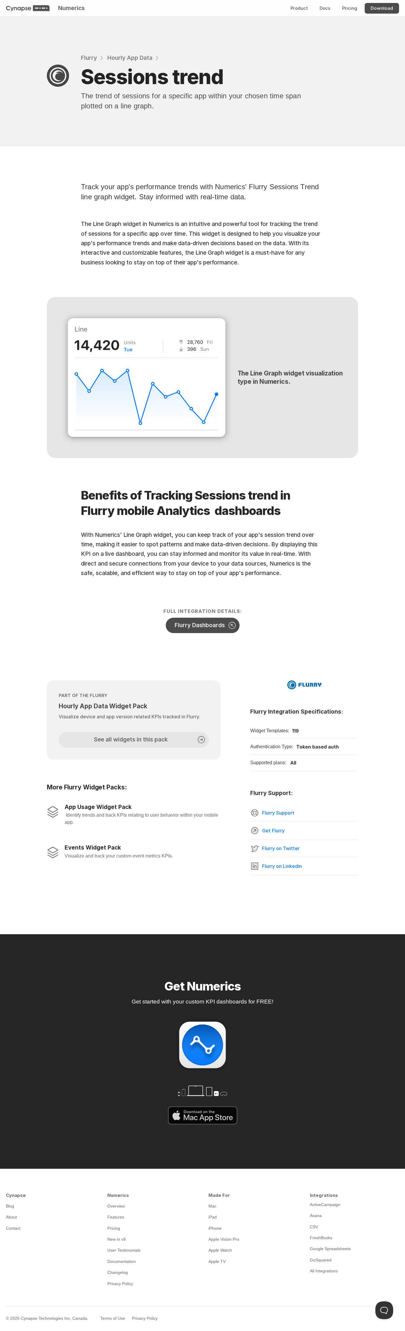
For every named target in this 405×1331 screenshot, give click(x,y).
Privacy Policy (145, 1318)
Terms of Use (112, 1318)
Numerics (71, 8)
